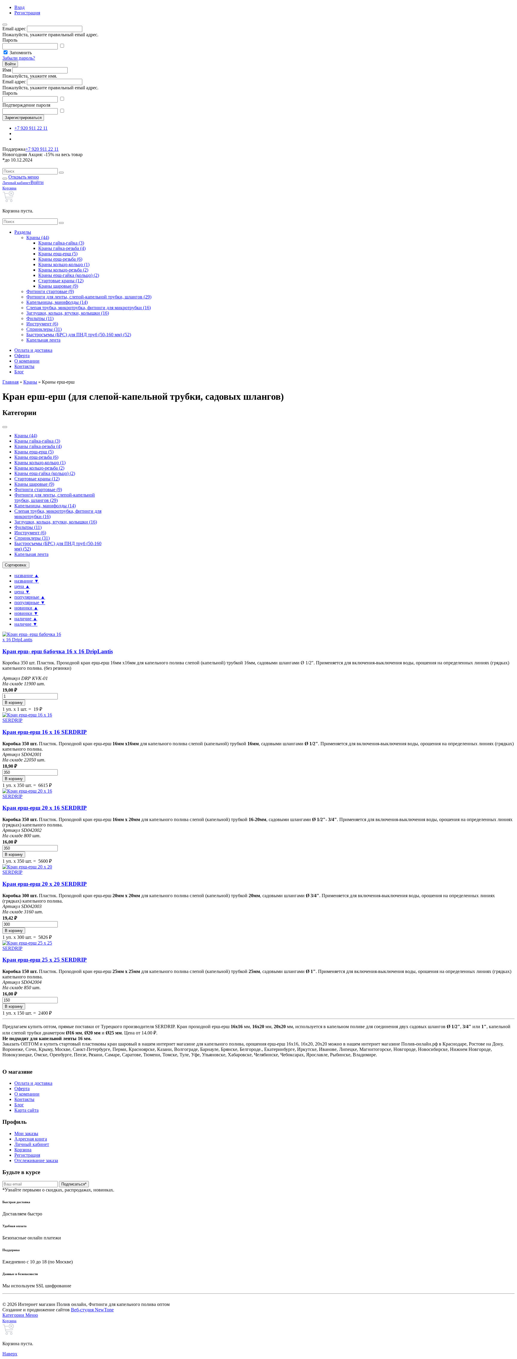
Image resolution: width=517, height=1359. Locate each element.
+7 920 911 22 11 (31, 128)
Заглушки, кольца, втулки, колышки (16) (67, 313)
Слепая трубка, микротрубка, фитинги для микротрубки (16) (88, 307)
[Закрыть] (4, 24)
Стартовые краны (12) (60, 280)
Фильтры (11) (40, 318)
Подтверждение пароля (26, 105)
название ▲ (26, 575)
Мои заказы (26, 1133)
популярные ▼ (29, 602)
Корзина (22, 1149)
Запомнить (21, 52)
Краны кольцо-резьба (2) (63, 269)
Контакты (24, 366)
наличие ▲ (25, 618)
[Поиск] (61, 173)
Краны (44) (37, 237)
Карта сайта (26, 1110)
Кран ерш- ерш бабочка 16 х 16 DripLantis (57, 651)
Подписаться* (73, 1184)
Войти (10, 64)
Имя (6, 70)
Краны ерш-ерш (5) (57, 253)
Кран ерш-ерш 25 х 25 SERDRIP (44, 960)
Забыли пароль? (18, 58)
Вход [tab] (19, 7)
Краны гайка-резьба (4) (62, 248)
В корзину (14, 702)
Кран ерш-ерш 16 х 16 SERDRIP (44, 732)
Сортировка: (16, 565)
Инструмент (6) (42, 323)
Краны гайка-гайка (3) (61, 242)
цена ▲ (22, 586)
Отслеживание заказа (36, 1160)
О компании (26, 360)
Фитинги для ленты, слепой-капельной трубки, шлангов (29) (88, 296)
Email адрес (14, 28)
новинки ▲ (26, 607)
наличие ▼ (25, 624)
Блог (19, 371)
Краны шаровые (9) (58, 286)
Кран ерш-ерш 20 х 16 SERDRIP (44, 808)
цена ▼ (22, 591)
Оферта (22, 355)
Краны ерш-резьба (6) (60, 259)
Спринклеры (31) (44, 329)
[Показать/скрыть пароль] (62, 46)
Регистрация (27, 12)
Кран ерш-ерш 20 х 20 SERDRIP (44, 884)
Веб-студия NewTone (92, 1309)
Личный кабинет (31, 1144)
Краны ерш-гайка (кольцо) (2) (68, 275)
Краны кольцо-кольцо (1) (63, 264)
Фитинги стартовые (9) (50, 291)
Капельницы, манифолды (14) (57, 302)
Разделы (22, 232)
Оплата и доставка (33, 350)
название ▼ (26, 580)
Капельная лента (43, 340)
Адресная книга (30, 1138)
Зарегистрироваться (23, 117)
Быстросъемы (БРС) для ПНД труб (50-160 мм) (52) (78, 334)
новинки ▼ (26, 613)
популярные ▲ (29, 597)
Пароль (9, 40)
